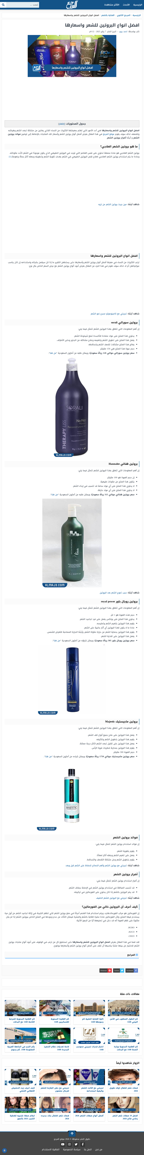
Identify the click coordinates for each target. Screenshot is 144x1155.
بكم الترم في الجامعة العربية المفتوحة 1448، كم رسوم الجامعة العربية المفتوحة (21, 1049)
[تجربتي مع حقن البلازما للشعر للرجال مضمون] (55, 1077)
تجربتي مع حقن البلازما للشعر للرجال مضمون (55, 1089)
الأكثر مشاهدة (111, 5)
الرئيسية (137, 5)
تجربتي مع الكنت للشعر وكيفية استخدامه (92, 1089)
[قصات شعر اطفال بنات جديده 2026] (55, 1105)
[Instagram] (69, 1144)
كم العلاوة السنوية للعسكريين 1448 (60, 1020)
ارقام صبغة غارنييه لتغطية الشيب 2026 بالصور (22, 1117)
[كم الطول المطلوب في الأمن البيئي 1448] (123, 1008)
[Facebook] (82, 1144)
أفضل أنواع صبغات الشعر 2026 (89, 1115)
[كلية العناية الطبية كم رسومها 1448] (89, 1008)
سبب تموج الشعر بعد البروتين (113, 593)
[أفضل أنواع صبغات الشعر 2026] (89, 1105)
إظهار (62, 124)
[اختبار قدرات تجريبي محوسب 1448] (89, 1036)
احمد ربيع (123, 31)
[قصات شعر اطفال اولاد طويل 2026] (123, 1077)
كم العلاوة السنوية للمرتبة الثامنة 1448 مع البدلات (22, 1020)
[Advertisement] (72, 99)
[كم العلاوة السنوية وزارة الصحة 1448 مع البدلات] (123, 1036)
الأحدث (126, 5)
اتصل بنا (88, 1149)
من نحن (98, 1149)
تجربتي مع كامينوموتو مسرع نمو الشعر (109, 314)
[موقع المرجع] (72, 5)
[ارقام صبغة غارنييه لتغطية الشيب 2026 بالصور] (20, 1105)
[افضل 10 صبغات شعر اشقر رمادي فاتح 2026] (123, 1105)
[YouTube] (62, 1144)
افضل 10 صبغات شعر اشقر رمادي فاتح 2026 (125, 1117)
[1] (10, 157)
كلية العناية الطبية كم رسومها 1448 (93, 1020)
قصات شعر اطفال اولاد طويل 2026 (124, 1089)
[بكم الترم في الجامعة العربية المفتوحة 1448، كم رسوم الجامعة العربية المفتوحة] (20, 1036)
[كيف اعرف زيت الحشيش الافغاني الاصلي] (20, 1077)
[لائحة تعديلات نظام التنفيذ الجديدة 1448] (55, 1036)
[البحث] (3, 5)
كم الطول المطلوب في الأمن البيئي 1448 (124, 1020)
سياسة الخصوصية (71, 1149)
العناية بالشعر (107, 15)
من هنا (53, 353)
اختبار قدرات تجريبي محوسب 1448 (90, 1048)
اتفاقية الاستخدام (50, 1149)
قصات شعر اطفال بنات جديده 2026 (55, 1117)
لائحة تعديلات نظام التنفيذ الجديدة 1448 (56, 1048)
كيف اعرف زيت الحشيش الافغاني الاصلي (23, 1089)
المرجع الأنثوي (123, 15)
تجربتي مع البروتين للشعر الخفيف (111, 898)
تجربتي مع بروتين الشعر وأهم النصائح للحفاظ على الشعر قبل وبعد (96, 865)
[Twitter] (76, 1144)
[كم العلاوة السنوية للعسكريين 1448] (55, 1008)
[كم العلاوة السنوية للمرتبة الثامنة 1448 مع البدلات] (20, 1008)
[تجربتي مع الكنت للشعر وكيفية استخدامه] (89, 1077)
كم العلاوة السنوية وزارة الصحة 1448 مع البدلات (126, 1048)
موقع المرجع (108, 134)
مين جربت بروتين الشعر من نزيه (112, 204)
